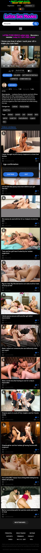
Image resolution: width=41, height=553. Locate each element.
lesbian (10, 114)
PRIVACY (31, 536)
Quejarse (17, 75)
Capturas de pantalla (30, 75)
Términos (20, 536)
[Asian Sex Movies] (19, 1)
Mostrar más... (20, 522)
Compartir (14, 79)
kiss (4, 122)
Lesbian (15, 106)
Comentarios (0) (25, 79)
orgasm (32, 118)
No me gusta (12, 71)
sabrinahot (12, 85)
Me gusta (10, 71)
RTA (31, 539)
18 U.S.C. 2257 (21, 539)
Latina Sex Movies (14, 549)
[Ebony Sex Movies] (20, 3)
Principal (8, 533)
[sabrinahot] (4, 85)
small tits (13, 118)
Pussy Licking (24, 106)
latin (36, 114)
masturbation (23, 118)
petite (5, 118)
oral (24, 114)
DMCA (10, 539)
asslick (17, 114)
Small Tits (6, 110)
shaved (30, 114)
